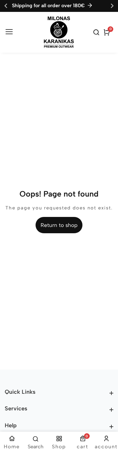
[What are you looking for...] (97, 32)
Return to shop (59, 225)
